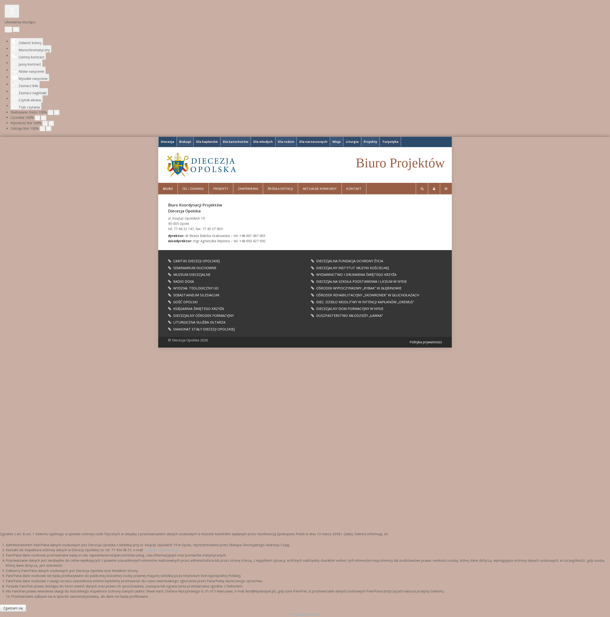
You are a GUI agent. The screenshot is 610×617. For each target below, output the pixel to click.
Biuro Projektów (400, 162)
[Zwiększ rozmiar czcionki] (43, 117)
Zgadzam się (13, 608)
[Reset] (8, 29)
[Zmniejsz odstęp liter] (42, 128)
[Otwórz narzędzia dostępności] (12, 11)
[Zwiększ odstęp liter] (48, 128)
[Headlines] (201, 165)
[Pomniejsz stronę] (50, 112)
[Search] (422, 188)
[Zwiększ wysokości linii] (51, 123)
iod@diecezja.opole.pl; (161, 550)
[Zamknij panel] (16, 29)
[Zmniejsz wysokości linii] (45, 123)
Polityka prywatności (426, 342)
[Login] (434, 188)
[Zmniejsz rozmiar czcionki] (37, 117)
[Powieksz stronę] (56, 112)
